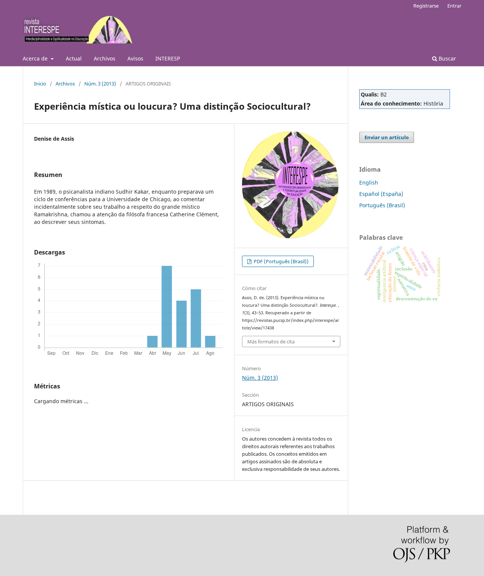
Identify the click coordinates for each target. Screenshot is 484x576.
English (368, 182)
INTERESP (167, 58)
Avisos (135, 58)
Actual (74, 58)
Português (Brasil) (382, 205)
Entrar (454, 5)
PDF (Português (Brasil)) (281, 261)
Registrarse (426, 5)
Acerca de (36, 58)
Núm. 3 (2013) (100, 83)
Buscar (446, 58)
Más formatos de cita (271, 341)
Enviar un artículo (387, 137)
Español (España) (381, 193)
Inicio (40, 83)
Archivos (104, 58)
